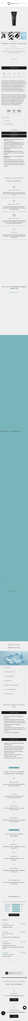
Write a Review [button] (14, 914)
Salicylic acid (14, 712)
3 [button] (14, 961)
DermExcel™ (14, 41)
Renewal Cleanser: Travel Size (14, 43)
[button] (8, 904)
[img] (5, 923)
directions (14, 132)
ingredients (14, 136)
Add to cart (14, 67)
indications (14, 129)
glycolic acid (14, 739)
